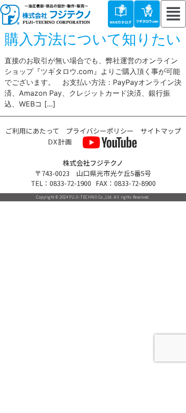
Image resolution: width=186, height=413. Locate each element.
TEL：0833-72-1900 (61, 183)
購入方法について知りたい (93, 39)
